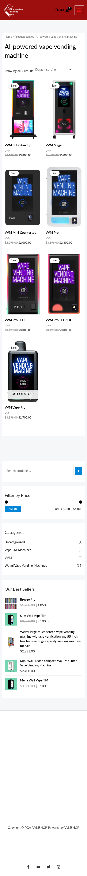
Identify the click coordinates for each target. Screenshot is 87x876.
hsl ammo (16, 794)
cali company (68, 778)
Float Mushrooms (58, 757)
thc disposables (42, 751)
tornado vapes (32, 773)
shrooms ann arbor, (59, 794)
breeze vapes (42, 783)
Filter (12, 509)
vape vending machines (43, 838)
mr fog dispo (32, 767)
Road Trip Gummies (51, 746)
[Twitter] (48, 867)
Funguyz (60, 740)
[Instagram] (59, 867)
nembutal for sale (21, 783)
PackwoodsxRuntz (41, 740)
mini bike (54, 800)
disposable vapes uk (45, 778)
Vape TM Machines (18, 550)
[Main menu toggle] (79, 10)
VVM (8, 558)
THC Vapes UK (21, 730)
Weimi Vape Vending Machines (26, 565)
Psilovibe (23, 740)
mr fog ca (17, 767)
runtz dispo (23, 778)
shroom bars (60, 783)
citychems (50, 773)
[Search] (78, 471)
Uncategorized (15, 542)
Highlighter (20, 762)
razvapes (61, 762)
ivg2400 (48, 762)
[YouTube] (38, 867)
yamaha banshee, (35, 794)
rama (62, 767)
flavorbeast (49, 767)
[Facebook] (28, 867)
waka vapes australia (31, 757)
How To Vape (43, 833)
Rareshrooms (29, 746)
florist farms (23, 751)
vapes (69, 767)
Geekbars (35, 762)
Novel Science (63, 751)
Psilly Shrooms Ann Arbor (49, 730)
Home (8, 36)
